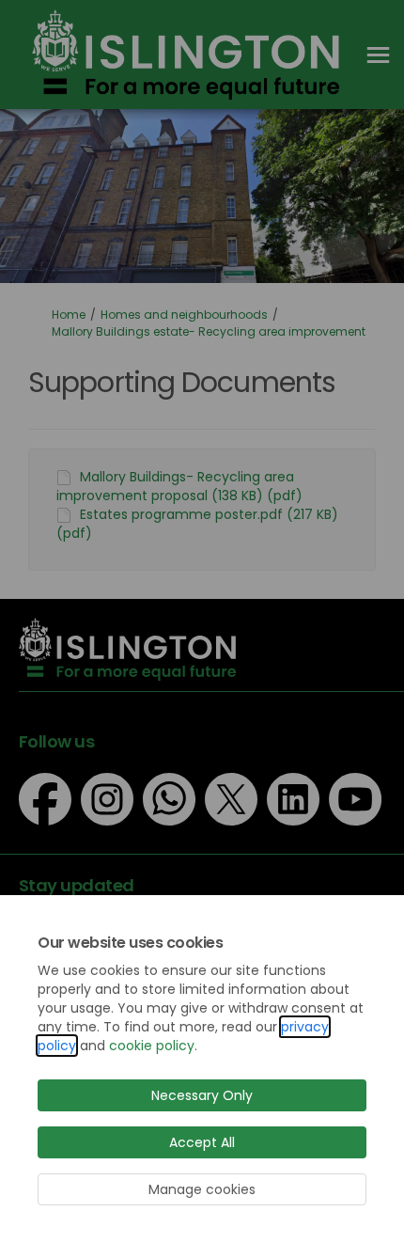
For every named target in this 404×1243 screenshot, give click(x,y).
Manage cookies (202, 1189)
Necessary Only (202, 1095)
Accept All (202, 1142)
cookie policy (151, 1045)
